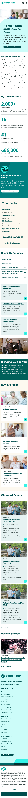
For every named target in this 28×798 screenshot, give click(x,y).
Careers (3, 727)
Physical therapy (7, 221)
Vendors (3, 746)
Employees (4, 738)
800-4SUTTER (7, 688)
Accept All (14, 794)
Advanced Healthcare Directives (11, 287)
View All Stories (6, 666)
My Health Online (5, 704)
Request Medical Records (7, 710)
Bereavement (6, 209)
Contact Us (4, 692)
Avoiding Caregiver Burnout (10, 442)
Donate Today (7, 755)
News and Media (6, 744)
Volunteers (4, 749)
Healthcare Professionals (7, 741)
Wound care (6, 231)
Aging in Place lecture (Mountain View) (11, 520)
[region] (14, 781)
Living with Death (10, 409)
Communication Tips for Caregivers (12, 475)
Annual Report (6, 721)
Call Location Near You (12, 47)
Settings (14, 789)
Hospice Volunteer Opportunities (10, 320)
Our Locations (5, 702)
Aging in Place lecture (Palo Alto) (13, 604)
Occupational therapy (8, 215)
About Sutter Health (6, 719)
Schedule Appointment (7, 696)
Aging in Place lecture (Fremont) (11, 562)
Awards (3, 724)
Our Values (4, 732)
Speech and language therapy (11, 229)
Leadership (4, 729)
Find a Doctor (4, 699)
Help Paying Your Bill (6, 712)
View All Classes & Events (9, 628)
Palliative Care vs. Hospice (13, 304)
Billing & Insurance (6, 707)
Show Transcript (20, 356)
